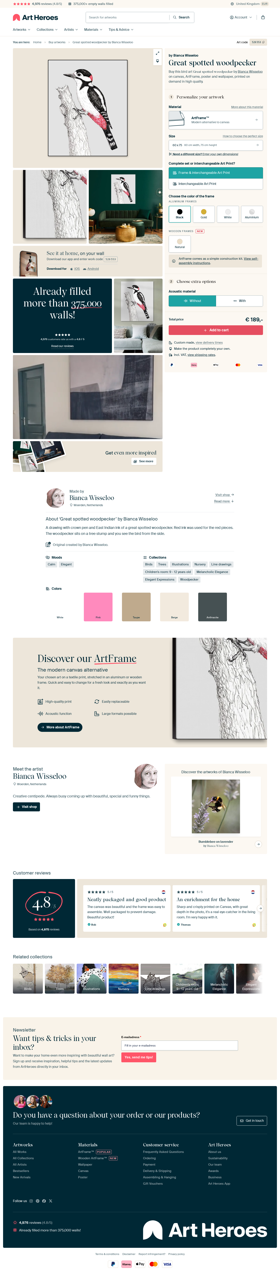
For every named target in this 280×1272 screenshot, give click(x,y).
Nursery (200, 564)
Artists (69, 29)
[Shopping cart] (263, 17)
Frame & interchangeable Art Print (204, 173)
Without (195, 301)
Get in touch (255, 1120)
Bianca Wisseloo (185, 55)
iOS (77, 269)
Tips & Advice (119, 29)
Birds (149, 564)
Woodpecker (189, 579)
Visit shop (223, 495)
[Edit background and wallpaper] (157, 61)
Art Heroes (219, 1144)
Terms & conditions (107, 1254)
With (242, 301)
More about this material (247, 107)
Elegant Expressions (159, 579)
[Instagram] (31, 1201)
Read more (222, 501)
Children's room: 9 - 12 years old (168, 572)
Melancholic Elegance (212, 572)
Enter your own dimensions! (205, 154)
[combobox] (127, 17)
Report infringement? (152, 1254)
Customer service (161, 1144)
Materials (91, 29)
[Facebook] (44, 1201)
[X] (50, 1201)
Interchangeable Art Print (197, 184)
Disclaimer (128, 1254)
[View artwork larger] (157, 53)
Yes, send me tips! (139, 1057)
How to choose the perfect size (243, 136)
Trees (162, 564)
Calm (51, 564)
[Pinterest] (37, 1201)
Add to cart (219, 330)
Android (93, 269)
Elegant (66, 564)
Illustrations (180, 564)
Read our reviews (62, 346)
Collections (45, 29)
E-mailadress (131, 1037)
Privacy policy (176, 1254)
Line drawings (221, 564)
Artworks (19, 29)
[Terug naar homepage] (35, 17)
